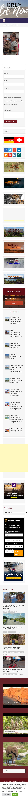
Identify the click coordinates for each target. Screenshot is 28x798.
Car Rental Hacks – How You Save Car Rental (16, 380)
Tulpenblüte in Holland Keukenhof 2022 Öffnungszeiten (16, 406)
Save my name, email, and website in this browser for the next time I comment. (13, 101)
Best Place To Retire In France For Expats (15, 345)
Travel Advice (12, 631)
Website (6, 88)
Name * (6, 73)
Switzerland (11, 611)
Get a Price (17, 553)
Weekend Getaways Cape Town (15, 356)
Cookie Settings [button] (6, 794)
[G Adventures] (14, 491)
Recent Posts (14, 312)
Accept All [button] (15, 794)
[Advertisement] (14, 458)
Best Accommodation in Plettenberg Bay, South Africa (16, 333)
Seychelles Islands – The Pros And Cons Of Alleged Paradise (16, 419)
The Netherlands (12, 674)
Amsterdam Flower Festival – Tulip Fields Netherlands (16, 392)
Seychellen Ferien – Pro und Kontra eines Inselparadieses (16, 368)
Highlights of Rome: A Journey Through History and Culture (16, 320)
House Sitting (12, 652)
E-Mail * (6, 81)
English (5, 611)
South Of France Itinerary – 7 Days (16, 430)
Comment (7, 110)
